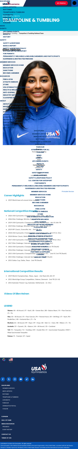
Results (6, 34)
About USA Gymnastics (13, 104)
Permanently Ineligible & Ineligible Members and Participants (31, 56)
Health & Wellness (11, 90)
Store (6, 84)
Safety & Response (11, 43)
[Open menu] (74, 3)
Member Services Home (13, 65)
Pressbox (6, 427)
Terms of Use (6, 438)
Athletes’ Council (11, 117)
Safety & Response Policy (14, 48)
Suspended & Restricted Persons (18, 59)
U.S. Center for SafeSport (15, 51)
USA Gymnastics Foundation (16, 87)
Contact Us (6, 434)
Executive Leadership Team (15, 109)
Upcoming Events (11, 31)
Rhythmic (7, 9)
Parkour (7, 17)
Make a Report (9, 46)
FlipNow (5, 417)
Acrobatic (8, 15)
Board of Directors (12, 114)
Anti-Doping (9, 92)
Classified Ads (9, 98)
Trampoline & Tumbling (14, 12)
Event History (7, 430)
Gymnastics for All (12, 20)
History (6, 37)
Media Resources (8, 424)
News (2, 26)
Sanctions (8, 70)
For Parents (8, 53)
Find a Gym (8, 79)
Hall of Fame (9, 127)
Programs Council (12, 120)
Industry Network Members (16, 95)
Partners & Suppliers (12, 122)
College (6, 23)
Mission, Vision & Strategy (15, 106)
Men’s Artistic (9, 7)
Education (8, 68)
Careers (7, 125)
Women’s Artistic (11, 4)
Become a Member (11, 73)
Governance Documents (14, 112)
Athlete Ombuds (10, 82)
